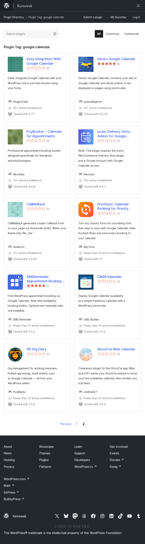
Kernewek (19, 516)
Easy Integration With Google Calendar (44, 61)
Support (79, 453)
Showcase (46, 447)
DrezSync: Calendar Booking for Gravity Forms (113, 206)
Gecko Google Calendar (116, 59)
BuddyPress (14, 499)
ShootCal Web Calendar (116, 349)
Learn (78, 447)
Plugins (44, 460)
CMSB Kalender (109, 277)
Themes (44, 453)
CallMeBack (36, 204)
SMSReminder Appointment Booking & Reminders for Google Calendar (46, 279)
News (8, 453)
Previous (65, 423)
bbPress (11, 492)
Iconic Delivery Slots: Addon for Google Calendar (114, 134)
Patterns (45, 467)
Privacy (9, 467)
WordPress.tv (85, 467)
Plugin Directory (14, 17)
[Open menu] (139, 5)
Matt (9, 485)
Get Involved (119, 447)
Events (114, 453)
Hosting (9, 460)
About (8, 447)
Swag (115, 467)
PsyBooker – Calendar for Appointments (44, 134)
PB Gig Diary (36, 349)
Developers (82, 460)
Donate (117, 460)
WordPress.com (16, 479)
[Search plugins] (55, 34)
